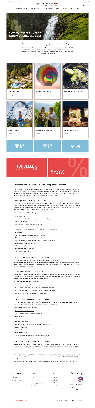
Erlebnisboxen (35, 8)
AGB (73, 400)
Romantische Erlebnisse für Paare (26, 243)
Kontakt (5, 2)
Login (55, 386)
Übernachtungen (20, 238)
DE (88, 1)
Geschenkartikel (48, 8)
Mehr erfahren (79, 389)
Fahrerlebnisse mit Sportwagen (25, 248)
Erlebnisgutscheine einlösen (37, 385)
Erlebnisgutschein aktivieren (16, 2)
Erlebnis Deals (67, 8)
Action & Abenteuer (21, 221)
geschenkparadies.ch (48, 191)
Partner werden (55, 381)
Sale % (77, 8)
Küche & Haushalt (21, 327)
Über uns (14, 377)
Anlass (58, 8)
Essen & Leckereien (21, 322)
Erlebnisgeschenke (22, 8)
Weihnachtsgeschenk (40, 274)
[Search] (87, 5)
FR (91, 1)
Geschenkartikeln (71, 302)
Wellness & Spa (20, 216)
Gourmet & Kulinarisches (23, 227)
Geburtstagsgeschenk (26, 274)
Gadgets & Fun (19, 316)
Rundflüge (18, 232)
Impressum (59, 400)
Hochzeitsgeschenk (54, 274)
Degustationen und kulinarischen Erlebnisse (28, 262)
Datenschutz (80, 400)
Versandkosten (16, 380)
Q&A (32, 380)
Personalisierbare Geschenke (24, 311)
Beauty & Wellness (21, 332)
